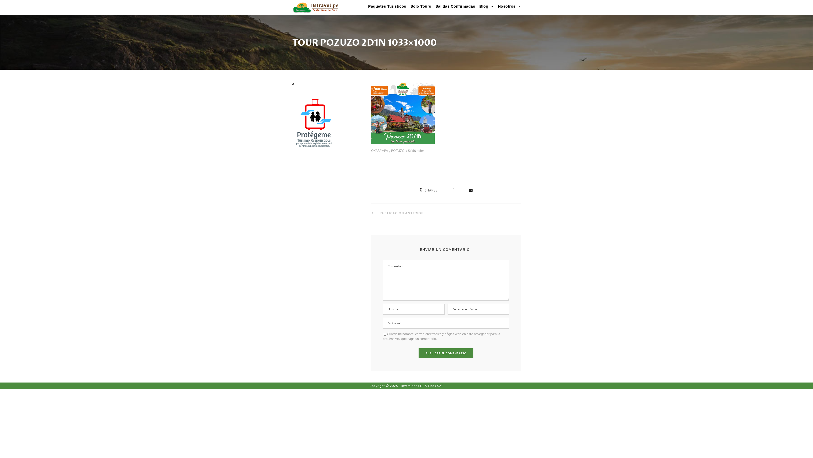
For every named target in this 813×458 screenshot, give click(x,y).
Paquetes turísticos (387, 6)
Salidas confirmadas (455, 6)
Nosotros (507, 6)
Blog (483, 6)
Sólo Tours (421, 6)
